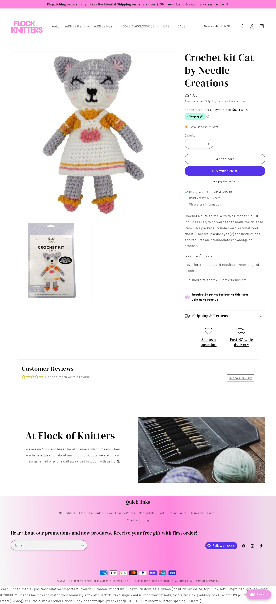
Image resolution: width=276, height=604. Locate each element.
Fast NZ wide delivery (241, 342)
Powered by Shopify (97, 580)
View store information (205, 204)
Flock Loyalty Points (121, 513)
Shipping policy (183, 580)
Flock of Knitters (76, 580)
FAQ (161, 513)
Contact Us (147, 513)
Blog (82, 513)
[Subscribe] (82, 545)
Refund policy (177, 513)
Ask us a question (209, 342)
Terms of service (161, 580)
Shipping (210, 101)
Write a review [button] (240, 378)
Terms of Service (202, 513)
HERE (115, 461)
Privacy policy (139, 580)
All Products (66, 513)
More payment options (225, 180)
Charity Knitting (138, 520)
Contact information (207, 580)
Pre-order (96, 513)
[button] (76, 26)
